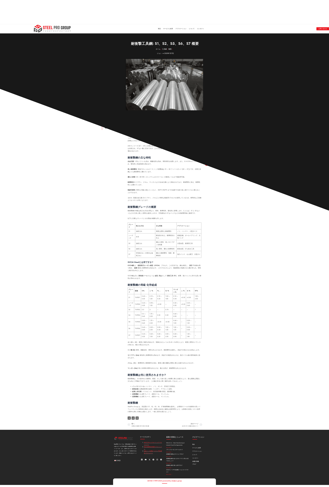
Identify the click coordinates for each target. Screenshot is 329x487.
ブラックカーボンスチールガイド (174, 449)
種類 (170, 49)
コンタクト (200, 29)
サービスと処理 (168, 29)
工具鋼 (164, 49)
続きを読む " (169, 447)
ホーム (158, 49)
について (191, 29)
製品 (159, 29)
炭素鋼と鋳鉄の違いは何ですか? (174, 465)
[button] (129, 418)
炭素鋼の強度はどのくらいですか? (175, 454)
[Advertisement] (51, 12)
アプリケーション (180, 29)
